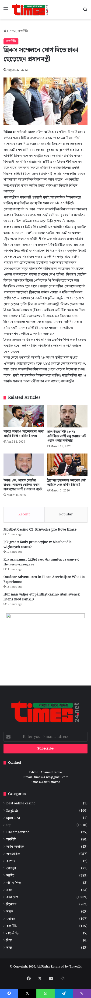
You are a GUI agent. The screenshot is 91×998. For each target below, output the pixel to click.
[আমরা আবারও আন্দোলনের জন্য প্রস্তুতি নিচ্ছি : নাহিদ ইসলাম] (24, 416)
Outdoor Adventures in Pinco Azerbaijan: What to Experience (44, 580)
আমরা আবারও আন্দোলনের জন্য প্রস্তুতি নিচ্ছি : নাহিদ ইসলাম (24, 434)
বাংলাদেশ (12, 897)
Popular (66, 514)
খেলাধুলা (11, 868)
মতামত (10, 919)
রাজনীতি (23, 31)
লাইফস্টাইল (13, 933)
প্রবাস (9, 890)
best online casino (20, 803)
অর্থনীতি (11, 839)
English (12, 810)
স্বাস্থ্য (9, 947)
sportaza (13, 818)
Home (11, 31)
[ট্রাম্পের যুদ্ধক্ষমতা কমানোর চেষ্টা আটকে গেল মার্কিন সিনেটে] (67, 465)
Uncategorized (18, 832)
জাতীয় (10, 875)
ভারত (9, 911)
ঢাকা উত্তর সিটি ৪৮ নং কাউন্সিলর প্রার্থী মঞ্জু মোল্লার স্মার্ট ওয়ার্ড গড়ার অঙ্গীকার (66, 436)
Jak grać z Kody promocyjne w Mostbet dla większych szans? (38, 545)
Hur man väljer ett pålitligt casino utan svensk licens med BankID (42, 597)
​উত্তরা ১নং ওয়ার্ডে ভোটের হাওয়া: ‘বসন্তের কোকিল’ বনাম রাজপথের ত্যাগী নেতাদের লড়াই (23, 485)
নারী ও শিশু (13, 882)
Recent (24, 514)
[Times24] (30, 9)
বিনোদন (11, 904)
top (8, 825)
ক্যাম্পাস (11, 861)
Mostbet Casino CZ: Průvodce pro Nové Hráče (40, 529)
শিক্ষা (9, 940)
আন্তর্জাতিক (13, 854)
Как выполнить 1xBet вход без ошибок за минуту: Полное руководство (41, 562)
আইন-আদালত (15, 846)
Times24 (75, 966)
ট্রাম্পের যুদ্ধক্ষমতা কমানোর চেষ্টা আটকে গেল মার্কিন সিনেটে (66, 482)
